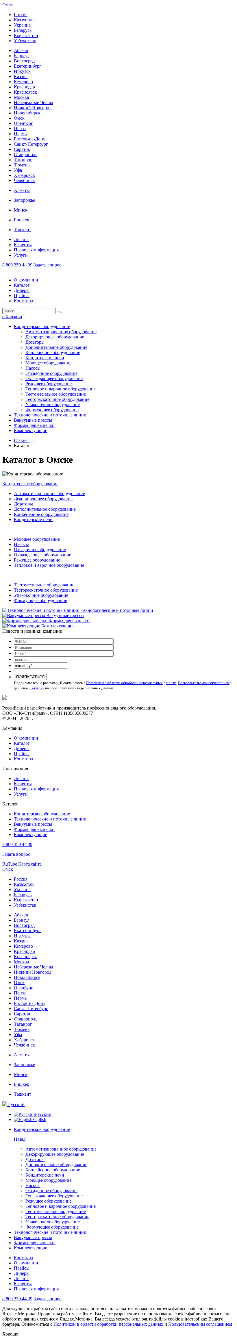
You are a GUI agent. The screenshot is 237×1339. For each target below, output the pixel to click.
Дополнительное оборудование (56, 347)
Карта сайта (30, 864)
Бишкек (21, 219)
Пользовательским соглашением (203, 683)
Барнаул (21, 55)
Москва (21, 97)
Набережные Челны (33, 102)
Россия (20, 14)
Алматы (22, 190)
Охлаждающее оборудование (54, 378)
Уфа (18, 170)
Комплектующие (30, 430)
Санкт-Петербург (31, 144)
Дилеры (21, 290)
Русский (16, 1104)
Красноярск (25, 92)
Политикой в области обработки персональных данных (131, 683)
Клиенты (23, 244)
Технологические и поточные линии (50, 414)
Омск (7, 4)
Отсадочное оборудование (51, 373)
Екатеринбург (27, 66)
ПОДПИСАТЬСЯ (30, 677)
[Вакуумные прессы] (24, 615)
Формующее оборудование (52, 409)
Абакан (21, 50)
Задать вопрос (47, 264)
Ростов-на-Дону (29, 138)
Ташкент (22, 229)
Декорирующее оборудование (54, 336)
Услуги (21, 255)
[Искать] (59, 312)
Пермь (20, 133)
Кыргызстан (26, 35)
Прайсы (21, 295)
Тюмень (21, 164)
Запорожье (24, 200)
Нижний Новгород (32, 107)
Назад (19, 1139)
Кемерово (23, 81)
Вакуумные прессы (33, 420)
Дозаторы (35, 342)
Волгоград (24, 60)
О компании (26, 279)
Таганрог (23, 159)
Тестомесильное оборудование (55, 394)
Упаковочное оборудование (52, 404)
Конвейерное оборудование (52, 352)
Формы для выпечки (34, 425)
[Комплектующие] (21, 625)
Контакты (23, 300)
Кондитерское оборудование (42, 326)
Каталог (22, 285)
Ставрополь (25, 154)
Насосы (32, 368)
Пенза (20, 128)
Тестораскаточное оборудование (57, 399)
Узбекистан (25, 40)
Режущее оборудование (48, 383)
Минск (20, 210)
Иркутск (22, 71)
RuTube (9, 864)
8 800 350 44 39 (17, 264)
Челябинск (24, 180)
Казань (20, 76)
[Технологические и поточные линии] (41, 610)
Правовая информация (36, 249)
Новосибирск (27, 112)
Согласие (36, 688)
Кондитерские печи (44, 357)
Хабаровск (24, 175)
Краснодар (24, 86)
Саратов (22, 149)
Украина (22, 25)
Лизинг (21, 239)
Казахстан (24, 19)
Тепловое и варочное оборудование (60, 388)
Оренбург (23, 123)
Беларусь (23, 30)
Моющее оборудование (48, 362)
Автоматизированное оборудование (61, 331)
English (39, 1119)
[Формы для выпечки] (25, 620)
